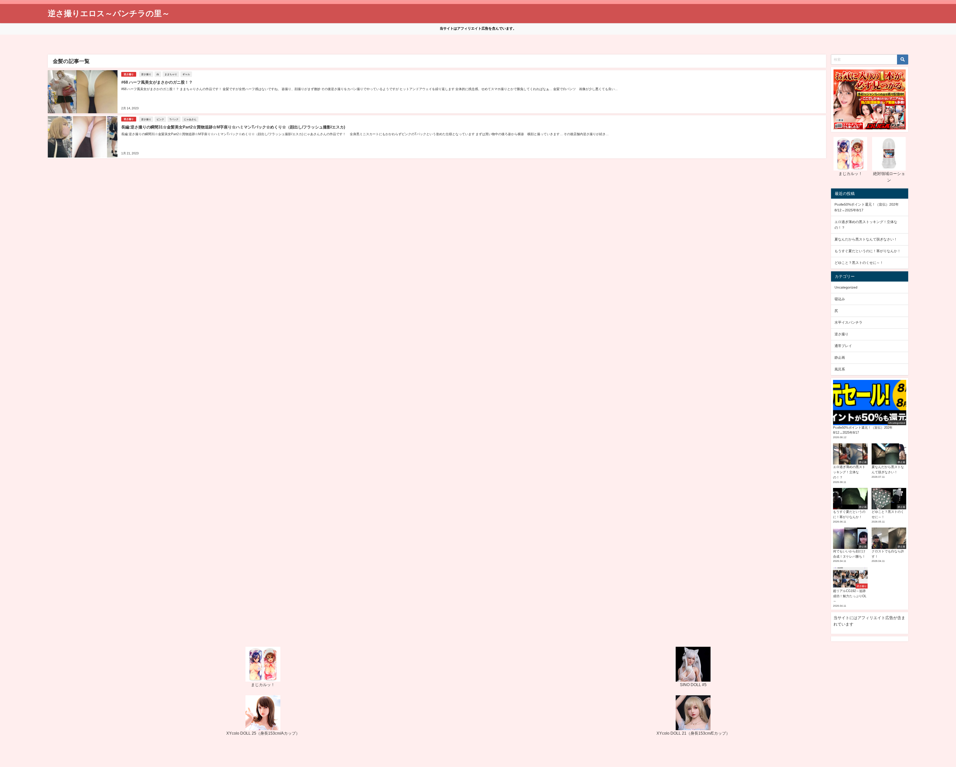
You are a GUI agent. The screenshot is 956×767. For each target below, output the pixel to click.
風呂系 (840, 369)
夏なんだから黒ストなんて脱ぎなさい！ (866, 239)
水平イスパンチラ (848, 322)
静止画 (840, 357)
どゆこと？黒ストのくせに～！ (859, 262)
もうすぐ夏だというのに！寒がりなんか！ (868, 251)
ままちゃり (171, 74)
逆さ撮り (129, 74)
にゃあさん (190, 119)
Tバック (174, 119)
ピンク (160, 119)
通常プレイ (843, 346)
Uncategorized (846, 287)
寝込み (840, 299)
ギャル (186, 74)
